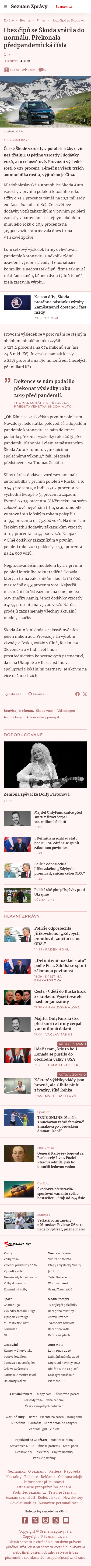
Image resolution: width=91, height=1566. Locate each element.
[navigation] (5, 6)
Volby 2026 (11, 1259)
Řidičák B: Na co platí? (63, 1369)
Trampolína (74, 1417)
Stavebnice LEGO (22, 1446)
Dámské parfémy (48, 1446)
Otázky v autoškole (61, 1375)
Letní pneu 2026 (59, 1350)
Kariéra (55, 1471)
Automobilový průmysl (42, 717)
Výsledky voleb (14, 1271)
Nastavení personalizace (58, 1503)
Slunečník (18, 1423)
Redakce (31, 1477)
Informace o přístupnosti (44, 1482)
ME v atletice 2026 (16, 1323)
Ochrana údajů (70, 1477)
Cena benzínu (55, 1400)
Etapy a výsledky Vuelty (64, 1265)
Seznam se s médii (20, 1498)
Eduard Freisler (62, 1065)
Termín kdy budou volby (20, 1277)
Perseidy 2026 (33, 1400)
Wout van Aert (58, 1283)
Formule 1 (10, 1329)
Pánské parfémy (44, 1458)
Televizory (42, 1452)
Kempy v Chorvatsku (18, 1350)
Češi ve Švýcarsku (16, 1369)
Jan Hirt (53, 1271)
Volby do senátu (15, 1283)
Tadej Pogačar (57, 1277)
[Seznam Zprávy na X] (35, 1520)
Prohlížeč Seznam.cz (29, 1492)
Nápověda (72, 1471)
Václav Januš (59, 1034)
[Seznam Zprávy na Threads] (55, 1520)
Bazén (33, 1417)
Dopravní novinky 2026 (64, 1363)
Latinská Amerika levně (20, 1375)
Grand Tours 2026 (60, 1289)
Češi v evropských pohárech (44, 1406)
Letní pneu (70, 1446)
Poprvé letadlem (15, 1356)
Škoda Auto (44, 710)
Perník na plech (59, 1335)
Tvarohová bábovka (61, 1323)
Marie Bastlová (61, 1096)
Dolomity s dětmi (16, 1381)
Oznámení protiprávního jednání (44, 1487)
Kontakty (13, 1477)
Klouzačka (35, 1423)
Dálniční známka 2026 (63, 1356)
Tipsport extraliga (16, 1317)
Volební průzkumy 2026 (20, 1265)
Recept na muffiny (61, 1311)
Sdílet (31, 69)
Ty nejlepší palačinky (62, 1305)
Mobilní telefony (62, 1440)
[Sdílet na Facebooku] (77, 694)
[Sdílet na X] (85, 694)
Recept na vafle (59, 1329)
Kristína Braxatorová (48, 978)
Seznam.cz (64, 6)
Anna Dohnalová (62, 1007)
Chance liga (12, 1305)
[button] (45, 102)
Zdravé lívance (58, 1317)
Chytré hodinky (62, 1452)
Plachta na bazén (52, 1417)
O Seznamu (37, 1471)
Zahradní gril (38, 1429)
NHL (7, 1335)
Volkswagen (66, 710)
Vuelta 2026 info (59, 1259)
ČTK (7, 55)
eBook (14, 69)
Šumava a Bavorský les (19, 1363)
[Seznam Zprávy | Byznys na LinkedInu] (66, 1520)
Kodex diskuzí (49, 1498)
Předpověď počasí (66, 1394)
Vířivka (55, 1429)
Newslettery (73, 1498)
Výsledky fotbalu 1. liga (19, 1311)
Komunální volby (15, 1289)
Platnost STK (57, 1381)
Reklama (48, 1477)
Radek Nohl (57, 949)
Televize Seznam (62, 1492)
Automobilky (13, 717)
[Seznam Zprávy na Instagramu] (45, 1520)
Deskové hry (23, 1452)
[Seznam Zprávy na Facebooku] (25, 1520)
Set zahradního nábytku (60, 1423)
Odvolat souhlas (23, 1503)
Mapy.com (44, 1394)
